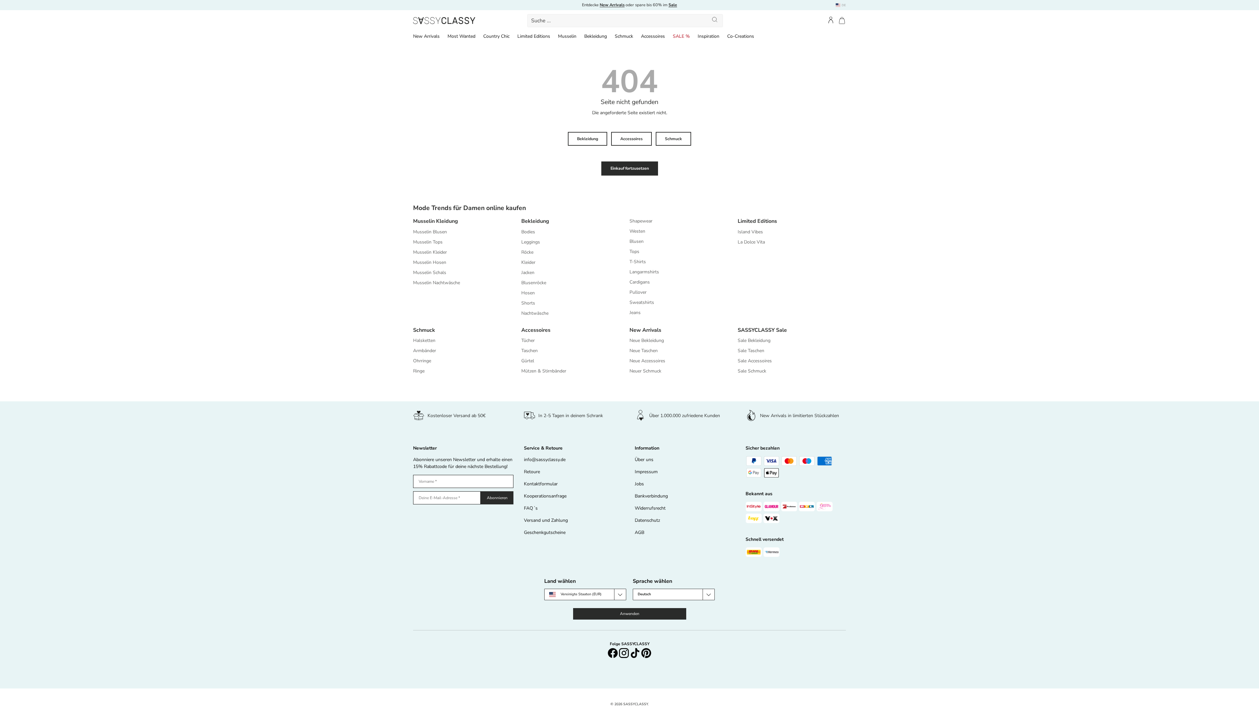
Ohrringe (422, 361)
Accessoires (653, 36)
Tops (634, 251)
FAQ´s (531, 508)
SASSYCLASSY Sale (762, 330)
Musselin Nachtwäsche (436, 283)
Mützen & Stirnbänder (543, 371)
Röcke (527, 252)
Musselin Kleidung (435, 221)
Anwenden (629, 613)
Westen (637, 231)
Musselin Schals (429, 272)
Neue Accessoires (647, 361)
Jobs (639, 484)
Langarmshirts (644, 272)
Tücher (528, 340)
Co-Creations (740, 36)
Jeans (635, 312)
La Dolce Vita (751, 242)
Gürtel (527, 361)
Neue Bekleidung (647, 340)
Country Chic (496, 36)
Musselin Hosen (429, 262)
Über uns (644, 459)
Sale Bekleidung (754, 340)
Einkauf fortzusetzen (629, 168)
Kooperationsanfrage (545, 496)
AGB (639, 532)
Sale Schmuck (752, 371)
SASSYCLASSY (635, 704)
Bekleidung (595, 36)
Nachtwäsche (535, 313)
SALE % (681, 36)
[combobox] (625, 20)
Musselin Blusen (430, 232)
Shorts (528, 303)
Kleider (528, 262)
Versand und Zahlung (546, 520)
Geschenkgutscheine (545, 532)
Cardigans (640, 282)
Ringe (419, 371)
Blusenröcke (533, 283)
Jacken (527, 272)
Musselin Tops (428, 242)
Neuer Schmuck (645, 371)
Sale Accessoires (755, 361)
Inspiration (708, 36)
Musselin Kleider (430, 252)
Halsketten (424, 340)
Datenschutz (647, 520)
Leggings (530, 242)
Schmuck (624, 36)
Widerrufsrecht (650, 508)
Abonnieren (497, 497)
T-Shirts (638, 262)
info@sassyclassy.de (545, 459)
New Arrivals (426, 36)
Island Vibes (750, 232)
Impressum (646, 472)
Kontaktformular (541, 484)
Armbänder (424, 351)
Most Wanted (461, 36)
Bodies (528, 232)
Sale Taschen (751, 351)
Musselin (567, 36)
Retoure (532, 472)
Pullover (638, 292)
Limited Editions (533, 36)
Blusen (637, 241)
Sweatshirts (642, 302)
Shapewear (641, 221)
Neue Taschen (644, 351)
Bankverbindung (651, 496)
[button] (842, 20)
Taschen (529, 351)
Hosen (528, 293)
